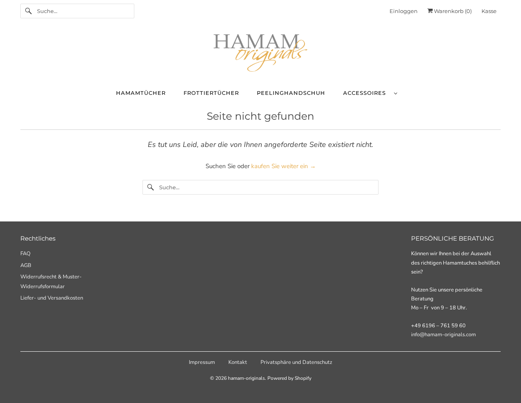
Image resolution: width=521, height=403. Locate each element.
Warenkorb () (452, 11)
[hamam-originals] (260, 54)
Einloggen (404, 11)
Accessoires (366, 93)
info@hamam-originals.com (443, 334)
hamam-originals (246, 378)
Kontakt (237, 362)
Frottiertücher (211, 93)
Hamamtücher (141, 93)
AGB (25, 265)
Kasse (489, 11)
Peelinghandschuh (291, 93)
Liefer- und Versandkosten (51, 298)
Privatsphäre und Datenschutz (296, 362)
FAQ (25, 253)
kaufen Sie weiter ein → (283, 166)
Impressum (202, 362)
